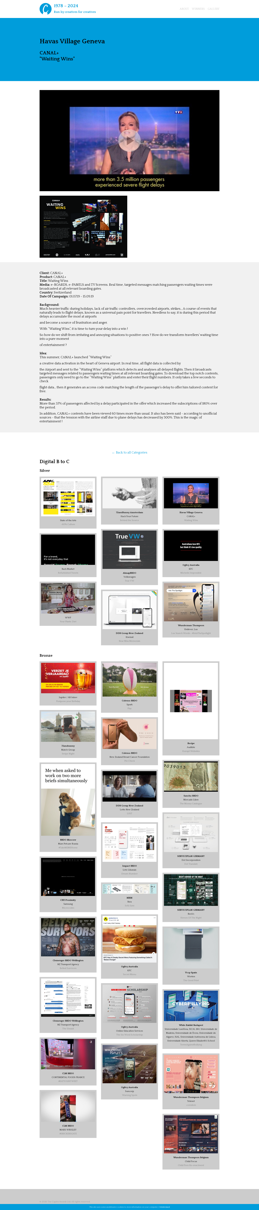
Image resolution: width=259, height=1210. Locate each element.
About (184, 8)
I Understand (164, 1207)
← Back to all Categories (129, 452)
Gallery (213, 8)
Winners (198, 8)
